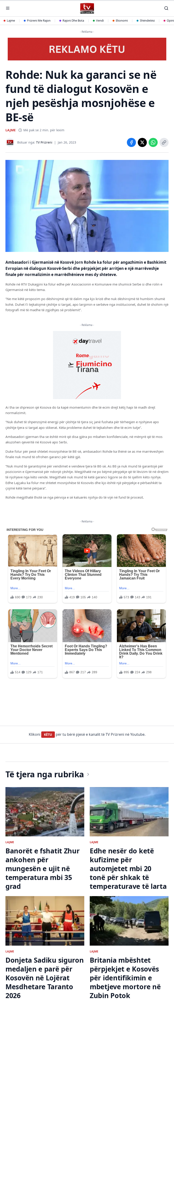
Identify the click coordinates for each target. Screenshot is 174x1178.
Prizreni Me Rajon (39, 20)
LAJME (10, 130)
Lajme (11, 20)
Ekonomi (122, 20)
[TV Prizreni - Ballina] (86, 8)
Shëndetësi (147, 20)
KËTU (48, 734)
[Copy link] (164, 142)
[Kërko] (166, 8)
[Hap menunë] (8, 8)
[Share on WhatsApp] (153, 142)
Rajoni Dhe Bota (73, 20)
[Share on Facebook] (131, 142)
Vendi (100, 20)
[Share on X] (142, 142)
